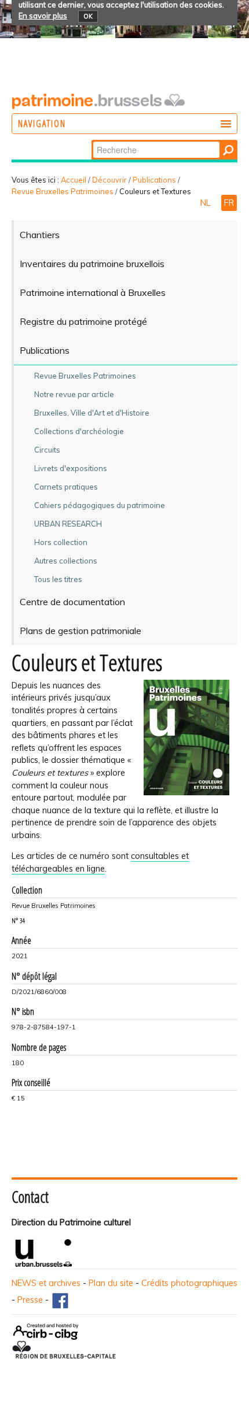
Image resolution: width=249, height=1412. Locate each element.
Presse (30, 1300)
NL (206, 203)
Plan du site (111, 1283)
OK (88, 16)
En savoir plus (43, 15)
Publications (154, 179)
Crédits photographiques (189, 1283)
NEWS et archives (46, 1283)
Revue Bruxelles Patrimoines (62, 191)
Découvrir (109, 179)
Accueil (73, 179)
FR (229, 203)
